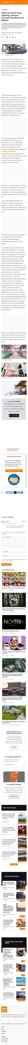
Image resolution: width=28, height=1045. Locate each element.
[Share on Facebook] (4, 37)
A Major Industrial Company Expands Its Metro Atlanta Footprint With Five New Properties (12, 675)
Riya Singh (11, 679)
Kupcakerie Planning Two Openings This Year (13, 587)
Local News (22, 823)
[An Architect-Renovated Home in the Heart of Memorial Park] (14, 713)
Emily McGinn (11, 589)
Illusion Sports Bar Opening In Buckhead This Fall (9, 895)
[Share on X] (7, 37)
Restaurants (4, 9)
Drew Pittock (11, 34)
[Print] (12, 37)
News (23, 961)
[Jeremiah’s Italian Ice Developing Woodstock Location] (14, 643)
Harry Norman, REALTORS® (14, 724)
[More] (15, 37)
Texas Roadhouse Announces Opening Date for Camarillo (8, 994)
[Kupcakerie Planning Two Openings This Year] (14, 579)
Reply (24, 521)
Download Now (14, 796)
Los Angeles (21, 1000)
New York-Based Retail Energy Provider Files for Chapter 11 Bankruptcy (8, 982)
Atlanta (22, 889)
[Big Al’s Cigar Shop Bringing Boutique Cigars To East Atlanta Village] (14, 600)
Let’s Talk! (14, 747)
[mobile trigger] (27, 2)
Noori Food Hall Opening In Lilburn (10, 631)
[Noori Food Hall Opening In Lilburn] (14, 622)
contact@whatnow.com (17, 1016)
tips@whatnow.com (9, 764)
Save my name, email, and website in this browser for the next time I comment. (14, 560)
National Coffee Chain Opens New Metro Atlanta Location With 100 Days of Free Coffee (12, 699)
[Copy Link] (10, 37)
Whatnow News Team (6, 820)
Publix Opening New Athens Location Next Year (9, 884)
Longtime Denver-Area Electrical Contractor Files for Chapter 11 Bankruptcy (8, 968)
